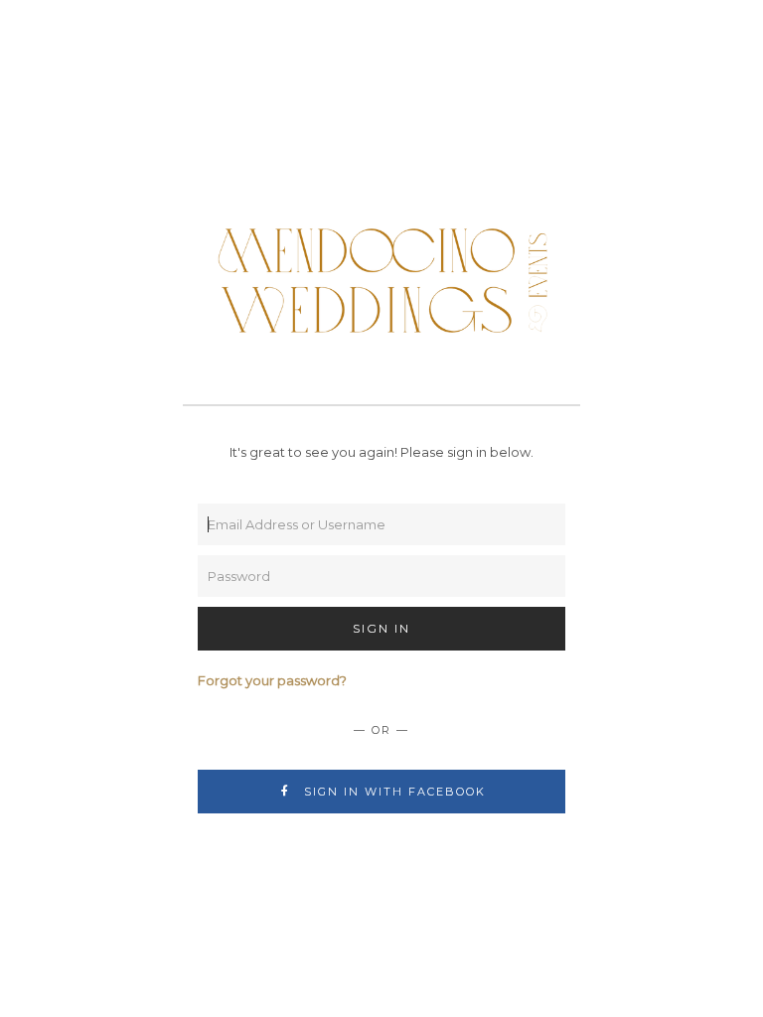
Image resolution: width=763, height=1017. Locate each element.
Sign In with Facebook (392, 792)
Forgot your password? (272, 680)
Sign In (381, 628)
